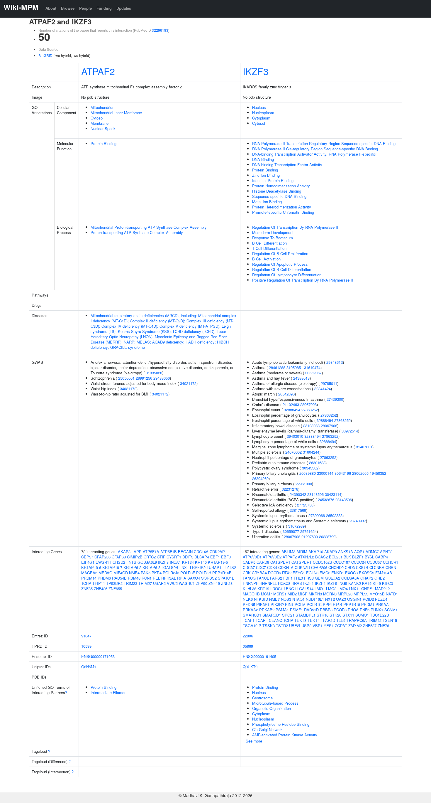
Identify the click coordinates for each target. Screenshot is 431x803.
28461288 (277, 367)
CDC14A (201, 551)
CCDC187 (341, 562)
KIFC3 (387, 583)
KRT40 (201, 562)
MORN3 (330, 594)
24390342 (298, 494)
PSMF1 (296, 609)
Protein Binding (103, 143)
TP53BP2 (114, 583)
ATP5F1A (151, 551)
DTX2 (286, 572)
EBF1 (215, 557)
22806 (248, 636)
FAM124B (383, 572)
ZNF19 (214, 583)
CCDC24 (358, 562)
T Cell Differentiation (269, 248)
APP (138, 551)
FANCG (249, 578)
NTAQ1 (298, 599)
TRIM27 (145, 583)
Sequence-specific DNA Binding (279, 196)
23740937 (357, 520)
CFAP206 (102, 557)
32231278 (290, 489)
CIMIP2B (134, 557)
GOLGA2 (332, 578)
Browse (67, 8)
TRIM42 (374, 620)
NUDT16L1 (315, 599)
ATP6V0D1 (252, 557)
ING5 (342, 583)
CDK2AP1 (218, 551)
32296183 (160, 30)
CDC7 (261, 567)
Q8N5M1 (88, 666)
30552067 (313, 373)
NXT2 (330, 599)
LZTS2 (230, 567)
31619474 (312, 367)
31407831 (364, 447)
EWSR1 (102, 562)
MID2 (292, 594)
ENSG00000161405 (259, 656)
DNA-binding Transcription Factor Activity (287, 164)
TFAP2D (328, 620)
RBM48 (134, 578)
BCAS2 (321, 557)
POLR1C (314, 604)
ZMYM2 (355, 625)
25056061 (126, 378)
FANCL (263, 578)
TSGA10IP (252, 625)
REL (156, 578)
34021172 (188, 383)
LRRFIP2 (198, 567)
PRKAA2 (250, 609)
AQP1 (359, 551)
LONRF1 (366, 588)
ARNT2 (386, 551)
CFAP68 (119, 557)
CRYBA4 (259, 572)
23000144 (325, 473)
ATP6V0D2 (272, 557)
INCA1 (175, 562)
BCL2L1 (335, 557)
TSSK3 (268, 625)
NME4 (134, 572)
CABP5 (249, 562)
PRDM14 (88, 578)
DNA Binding (263, 159)
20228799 (327, 536)
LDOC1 (276, 588)
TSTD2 (282, 625)
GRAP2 (366, 578)
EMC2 (325, 572)
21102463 (291, 404)
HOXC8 (284, 583)
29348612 (334, 362)
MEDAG (105, 572)
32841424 (322, 388)
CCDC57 (374, 562)
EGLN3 (312, 572)
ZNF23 (227, 583)
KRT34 (188, 562)
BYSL (369, 557)
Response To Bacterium (272, 237)
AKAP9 (330, 551)
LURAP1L (215, 567)
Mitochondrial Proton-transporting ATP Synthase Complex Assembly (149, 227)
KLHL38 (249, 588)
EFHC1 (299, 572)
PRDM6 (104, 578)
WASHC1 (187, 583)
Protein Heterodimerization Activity (281, 207)
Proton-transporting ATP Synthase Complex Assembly (137, 232)
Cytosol (97, 118)
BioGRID (45, 55)
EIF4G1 (87, 562)
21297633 (309, 536)
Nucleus (259, 107)
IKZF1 (308, 583)
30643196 (343, 473)
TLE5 (340, 620)
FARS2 (276, 578)
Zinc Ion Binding (266, 175)
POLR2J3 (171, 572)
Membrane (99, 123)
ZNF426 (100, 588)
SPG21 (288, 615)
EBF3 (226, 557)
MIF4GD (120, 572)
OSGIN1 (354, 599)
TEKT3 (300, 620)
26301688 (317, 462)
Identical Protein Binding (272, 180)
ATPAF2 (98, 71)
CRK (247, 572)
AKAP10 (315, 551)
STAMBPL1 (305, 615)
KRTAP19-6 (91, 567)
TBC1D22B (379, 615)
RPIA (181, 578)
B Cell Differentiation (269, 243)
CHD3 (350, 567)
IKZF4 (320, 583)
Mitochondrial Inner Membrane (116, 112)
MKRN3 (315, 594)
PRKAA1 (383, 604)
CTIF (161, 557)
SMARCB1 (252, 615)
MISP (303, 594)
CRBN (391, 567)
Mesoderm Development (272, 232)
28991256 (144, 378)
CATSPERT (301, 562)
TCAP (261, 620)
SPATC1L (226, 578)
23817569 (298, 510)
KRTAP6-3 (151, 567)
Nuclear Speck (103, 128)
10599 (86, 646)
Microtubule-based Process (275, 703)
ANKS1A (345, 551)
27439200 (335, 399)
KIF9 (377, 583)
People (85, 8)
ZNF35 (87, 588)
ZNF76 (383, 625)
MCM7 (266, 594)
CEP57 (87, 557)
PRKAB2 (266, 609)
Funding (104, 8)
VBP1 (318, 625)
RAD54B (119, 578)
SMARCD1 (271, 615)
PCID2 (368, 599)
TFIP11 (98, 583)
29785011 (329, 383)
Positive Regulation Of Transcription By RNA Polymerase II (302, 280)
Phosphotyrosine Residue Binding (280, 724)
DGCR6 (274, 572)
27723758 (305, 505)
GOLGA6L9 (147, 562)
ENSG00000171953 (98, 656)
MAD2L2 (382, 588)
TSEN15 (390, 620)
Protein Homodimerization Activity (281, 185)
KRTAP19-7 (112, 567)
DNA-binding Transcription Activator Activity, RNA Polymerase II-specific (314, 154)
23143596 (315, 494)
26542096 (286, 394)
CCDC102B (322, 562)
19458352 (378, 473)
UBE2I (294, 625)
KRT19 (263, 588)
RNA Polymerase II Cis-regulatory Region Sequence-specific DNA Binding (315, 148)
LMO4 (342, 588)
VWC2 (172, 583)
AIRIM (301, 551)
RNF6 (364, 609)
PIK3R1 (262, 604)
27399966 (316, 515)
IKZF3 (256, 71)
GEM (319, 578)
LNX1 (184, 567)
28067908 (308, 404)
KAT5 (366, 583)
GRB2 (379, 578)
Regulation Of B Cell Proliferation (280, 253)
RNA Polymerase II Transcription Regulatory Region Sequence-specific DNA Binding (324, 143)
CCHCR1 (390, 562)
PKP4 (157, 572)
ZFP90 (201, 583)
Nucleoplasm (263, 112)
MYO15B (377, 594)
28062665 (360, 473)
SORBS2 (209, 578)
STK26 (335, 615)
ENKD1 (337, 572)
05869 (248, 646)
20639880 (307, 473)
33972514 (350, 431)
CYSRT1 (174, 557)
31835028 (154, 373)
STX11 (348, 615)
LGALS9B (170, 567)
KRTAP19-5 (218, 562)
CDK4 (272, 567)
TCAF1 (248, 620)
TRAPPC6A (357, 620)
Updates (123, 8)
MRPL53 (361, 594)
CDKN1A (285, 567)
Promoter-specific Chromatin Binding (283, 212)
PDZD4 (381, 599)
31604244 (311, 452)
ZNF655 (115, 588)
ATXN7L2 (306, 557)
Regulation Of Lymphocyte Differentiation (286, 274)
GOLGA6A (350, 578)
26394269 (260, 478)
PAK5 (145, 572)
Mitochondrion (102, 107)
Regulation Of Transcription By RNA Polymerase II (295, 227)
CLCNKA (376, 567)
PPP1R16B (222, 572)
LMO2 (331, 588)
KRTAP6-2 (132, 567)
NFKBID (261, 599)
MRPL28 (345, 594)
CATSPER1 (280, 562)
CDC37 (249, 567)
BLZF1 (358, 557)
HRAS (296, 583)
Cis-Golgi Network (267, 729)
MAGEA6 (89, 572)
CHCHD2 (336, 567)
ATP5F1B (168, 551)
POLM (300, 604)
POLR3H (203, 572)
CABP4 (381, 557)
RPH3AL (168, 578)
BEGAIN (185, 551)
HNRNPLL (268, 583)
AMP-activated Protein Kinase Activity (284, 735)
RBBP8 (326, 609)
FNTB (131, 562)
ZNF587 (369, 625)
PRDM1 (367, 604)
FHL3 (298, 578)
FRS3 (309, 578)
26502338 (334, 515)
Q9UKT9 (250, 666)
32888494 (292, 410)
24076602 (293, 452)
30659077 (291, 531)
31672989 (296, 526)
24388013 (301, 378)
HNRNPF (250, 583)
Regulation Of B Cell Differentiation (281, 269)
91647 (86, 636)
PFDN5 (249, 604)
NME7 (274, 599)
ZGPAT (341, 625)
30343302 (310, 468)
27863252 (309, 410)
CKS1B (362, 567)
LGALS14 (305, 588)
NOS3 (286, 599)
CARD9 (263, 562)
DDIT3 (187, 557)
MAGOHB (251, 594)
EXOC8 (351, 572)
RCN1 (147, 578)
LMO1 (320, 588)
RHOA (353, 609)
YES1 (329, 625)
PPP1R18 (351, 604)
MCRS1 (279, 594)
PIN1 (289, 604)
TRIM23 (130, 583)
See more (254, 741)
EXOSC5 (366, 572)
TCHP (86, 583)
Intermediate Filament (109, 692)
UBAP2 (159, 583)
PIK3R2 (277, 604)
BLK (347, 557)
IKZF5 (332, 583)
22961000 (304, 483)
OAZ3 (341, 599)
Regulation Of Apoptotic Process (280, 264)
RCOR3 (340, 609)
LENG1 (290, 588)
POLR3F (187, 572)
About (50, 8)
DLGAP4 (201, 557)
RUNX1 (377, 609)
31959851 (294, 367)
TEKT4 (314, 620)
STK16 (322, 615)
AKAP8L (125, 551)
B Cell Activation (266, 259)
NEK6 (248, 599)
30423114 (333, 494)
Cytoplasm (261, 118)
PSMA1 (282, 609)
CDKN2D (302, 567)
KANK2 (354, 583)
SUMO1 (362, 615)
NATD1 (392, 594)
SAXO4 (193, 578)
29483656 (161, 378)
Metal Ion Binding (267, 201)
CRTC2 (150, 557)
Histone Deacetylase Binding (276, 191)
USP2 (306, 625)
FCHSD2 (117, 562)
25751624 (308, 531)
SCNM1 (391, 609)
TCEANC (274, 620)
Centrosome (262, 698)
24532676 (326, 499)
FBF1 (288, 578)
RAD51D (311, 609)
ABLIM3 (288, 551)
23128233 (311, 425)
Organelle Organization (271, 708)
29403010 (295, 436)
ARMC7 (372, 551)
